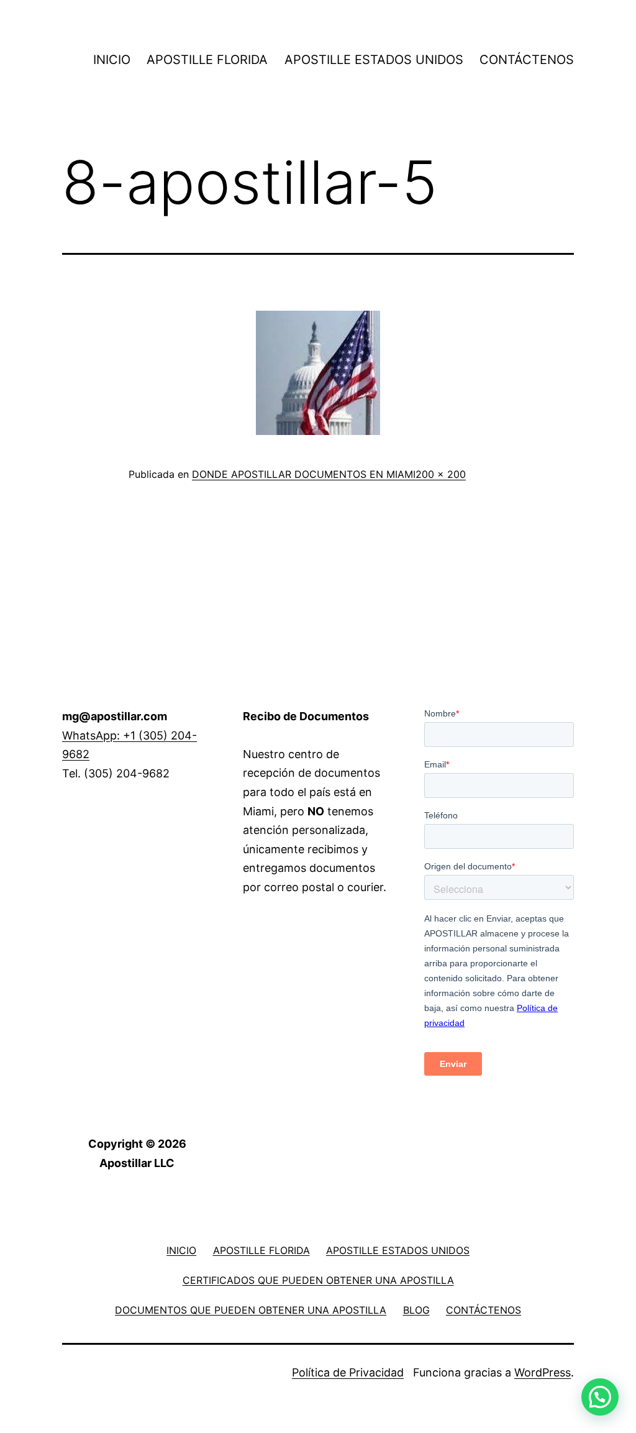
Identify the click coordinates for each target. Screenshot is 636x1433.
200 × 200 (441, 474)
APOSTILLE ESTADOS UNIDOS (373, 59)
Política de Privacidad (348, 1372)
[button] (600, 1397)
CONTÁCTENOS (526, 59)
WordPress (542, 1372)
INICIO (111, 59)
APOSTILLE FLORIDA (207, 59)
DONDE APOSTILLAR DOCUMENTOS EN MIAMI (304, 474)
